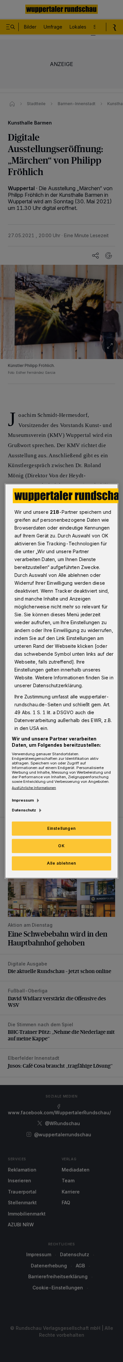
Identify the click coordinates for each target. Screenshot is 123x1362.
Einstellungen (61, 828)
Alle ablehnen (61, 863)
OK (61, 845)
